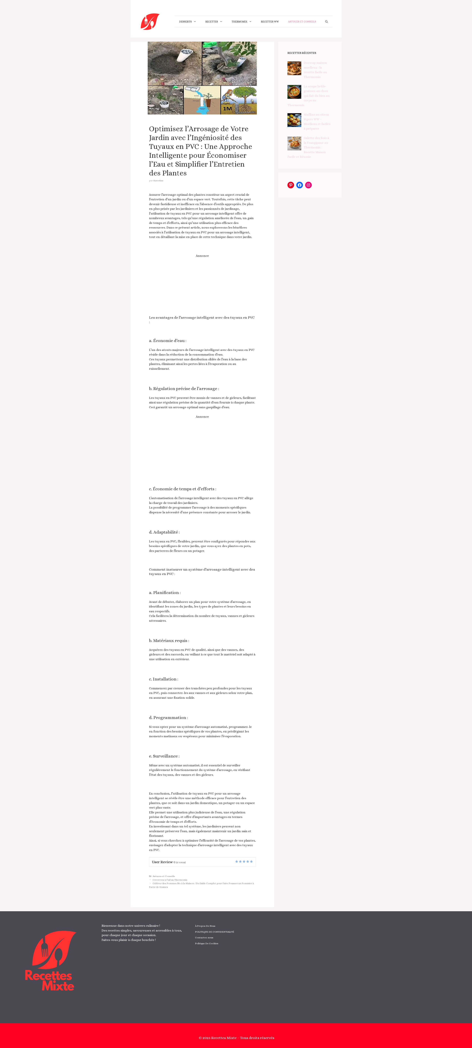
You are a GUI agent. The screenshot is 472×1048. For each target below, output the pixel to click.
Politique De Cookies (206, 943)
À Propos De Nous (205, 926)
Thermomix (239, 21)
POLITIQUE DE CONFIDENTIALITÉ (214, 931)
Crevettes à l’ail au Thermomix (170, 879)
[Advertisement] (202, 287)
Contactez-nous (204, 937)
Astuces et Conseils (302, 21)
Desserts (185, 21)
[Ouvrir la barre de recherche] (326, 21)
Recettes (211, 21)
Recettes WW (270, 21)
